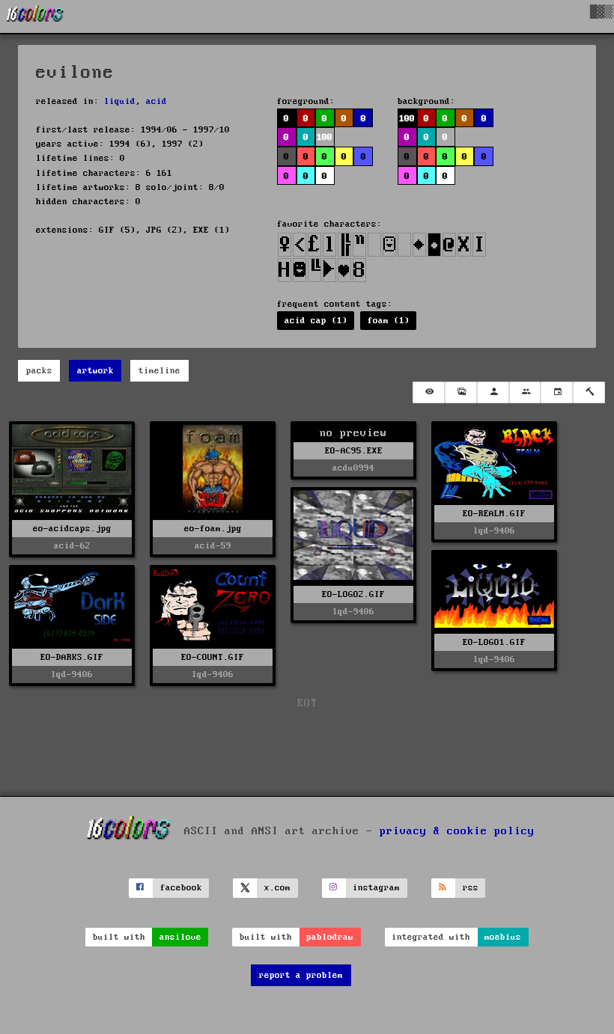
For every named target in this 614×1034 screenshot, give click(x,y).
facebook (181, 888)
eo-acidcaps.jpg (72, 528)
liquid (120, 101)
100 (407, 118)
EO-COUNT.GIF (212, 657)
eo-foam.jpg (213, 528)
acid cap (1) (316, 320)
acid (156, 101)
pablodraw (329, 937)
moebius (502, 937)
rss (470, 888)
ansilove (180, 937)
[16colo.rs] (35, 16)
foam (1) (389, 320)
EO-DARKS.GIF (71, 657)
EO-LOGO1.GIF (494, 642)
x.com (277, 888)
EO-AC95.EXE (354, 451)
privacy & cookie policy (457, 830)
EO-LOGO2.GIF (353, 594)
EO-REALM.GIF (494, 513)
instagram (376, 888)
